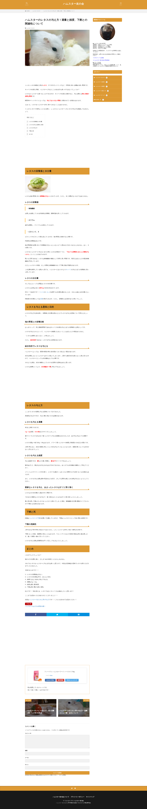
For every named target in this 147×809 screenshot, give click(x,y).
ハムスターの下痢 (34, 518)
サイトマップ (90, 797)
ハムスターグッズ (101, 95)
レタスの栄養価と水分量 (34, 121)
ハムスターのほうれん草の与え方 (39, 599)
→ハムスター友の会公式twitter (101, 60)
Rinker (51, 675)
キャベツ (68, 269)
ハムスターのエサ (36, 10)
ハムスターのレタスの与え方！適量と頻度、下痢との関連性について (59, 10)
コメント (28, 733)
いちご (48, 292)
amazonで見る (50, 680)
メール (27, 757)
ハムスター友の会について (61, 797)
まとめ (30, 134)
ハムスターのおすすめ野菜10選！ (35, 606)
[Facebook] (36, 614)
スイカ (42, 292)
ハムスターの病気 (101, 82)
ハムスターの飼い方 (101, 90)
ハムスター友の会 (73, 4)
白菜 (41, 299)
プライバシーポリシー (77, 797)
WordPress (87, 802)
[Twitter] (57, 614)
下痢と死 (30, 131)
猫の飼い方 (99, 99)
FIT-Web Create (72, 802)
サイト (27, 764)
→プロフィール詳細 (98, 57)
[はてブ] (78, 614)
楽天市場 (60, 680)
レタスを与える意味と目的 (35, 124)
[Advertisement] (57, 75)
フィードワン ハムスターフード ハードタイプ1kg (59, 671)
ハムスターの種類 (101, 86)
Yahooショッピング (72, 680)
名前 (26, 750)
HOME (28, 11)
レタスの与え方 (32, 127)
